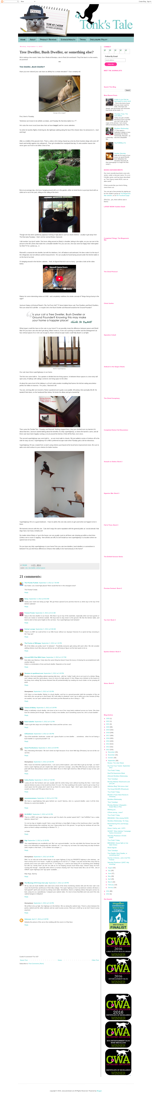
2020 (108, 727)
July (109, 870)
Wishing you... (112, 809)
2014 (108, 744)
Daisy (26, 599)
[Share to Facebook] (38, 565)
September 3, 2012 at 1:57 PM (56, 657)
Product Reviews (48, 39)
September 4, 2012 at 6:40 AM (44, 856)
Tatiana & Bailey (30, 707)
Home (22, 39)
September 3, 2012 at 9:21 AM (45, 613)
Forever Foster (30, 613)
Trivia (83, 39)
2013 (108, 747)
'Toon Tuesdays (113, 779)
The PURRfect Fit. (120, 143)
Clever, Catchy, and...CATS (116, 828)
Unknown (28, 919)
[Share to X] (36, 565)
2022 (108, 721)
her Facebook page (123, 195)
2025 (108, 718)
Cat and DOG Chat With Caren (35, 657)
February (111, 885)
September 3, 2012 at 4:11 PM (45, 721)
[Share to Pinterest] (40, 565)
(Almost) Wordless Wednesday (118, 776)
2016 (108, 738)
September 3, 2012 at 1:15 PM (52, 643)
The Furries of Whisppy (33, 643)
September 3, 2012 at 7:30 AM (49, 583)
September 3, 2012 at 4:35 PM (44, 734)
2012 (108, 749)
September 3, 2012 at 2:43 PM (54, 673)
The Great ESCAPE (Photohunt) (118, 789)
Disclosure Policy (98, 39)
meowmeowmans (31, 798)
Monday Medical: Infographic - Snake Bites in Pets (117, 806)
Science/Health (68, 39)
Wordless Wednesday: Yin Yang (118, 821)
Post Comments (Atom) (36, 963)
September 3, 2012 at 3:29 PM (47, 707)
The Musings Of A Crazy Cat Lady (36, 883)
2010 (108, 894)
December (111, 752)
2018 (108, 732)
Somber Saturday (120, 153)
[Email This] (32, 565)
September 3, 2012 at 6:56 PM (44, 762)
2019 (108, 730)
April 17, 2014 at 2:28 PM (40, 919)
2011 (108, 891)
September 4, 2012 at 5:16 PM (44, 903)
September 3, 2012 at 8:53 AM (39, 599)
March (110, 882)
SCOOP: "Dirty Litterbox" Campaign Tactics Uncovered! (119, 832)
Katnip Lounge (30, 629)
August (110, 868)
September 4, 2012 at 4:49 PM (59, 883)
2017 (108, 735)
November (111, 755)
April (109, 879)
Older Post (95, 960)
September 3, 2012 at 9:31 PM (43, 814)
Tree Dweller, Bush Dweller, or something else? (117, 854)
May (109, 876)
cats (26, 568)
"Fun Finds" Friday (114, 770)
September (112, 760)
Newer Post (24, 960)
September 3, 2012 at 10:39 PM (38, 840)
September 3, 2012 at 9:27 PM (47, 798)
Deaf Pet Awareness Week (116, 773)
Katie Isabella (29, 721)
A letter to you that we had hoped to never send (122, 100)
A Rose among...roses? (115, 812)
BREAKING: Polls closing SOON (118, 818)
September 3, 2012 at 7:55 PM (45, 780)
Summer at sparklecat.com (34, 673)
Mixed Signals (112, 847)
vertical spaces (40, 568)
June (110, 873)
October (111, 757)
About (33, 39)
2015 (108, 741)
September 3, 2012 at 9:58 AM (46, 629)
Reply (26, 592)
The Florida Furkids (31, 583)
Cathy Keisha (29, 780)
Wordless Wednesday (121, 128)
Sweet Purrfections (31, 748)
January (111, 887)
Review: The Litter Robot (116, 763)
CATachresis (29, 734)
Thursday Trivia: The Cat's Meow (121, 114)
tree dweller (32, 568)
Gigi (26, 840)
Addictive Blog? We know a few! (118, 786)
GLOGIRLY (28, 814)
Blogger (99, 1091)
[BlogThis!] (34, 565)
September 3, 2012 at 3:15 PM (44, 691)
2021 (108, 724)
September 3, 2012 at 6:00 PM (48, 748)
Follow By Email (111, 56)
